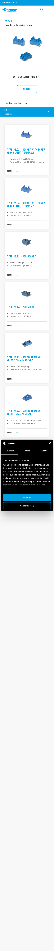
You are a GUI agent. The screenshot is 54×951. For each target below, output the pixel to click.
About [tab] (44, 451)
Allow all (27, 498)
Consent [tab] (10, 451)
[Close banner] (50, 443)
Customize (25, 506)
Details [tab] (27, 451)
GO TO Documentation (25, 76)
